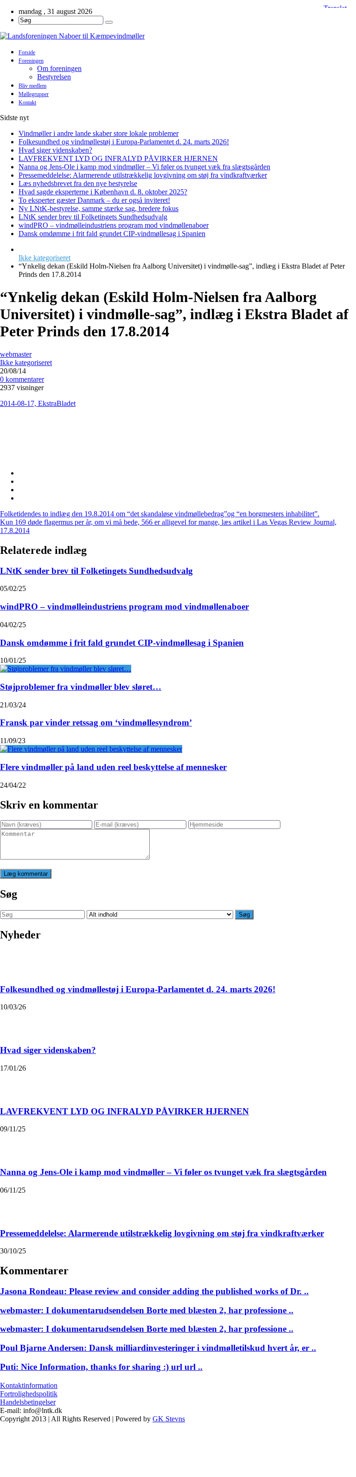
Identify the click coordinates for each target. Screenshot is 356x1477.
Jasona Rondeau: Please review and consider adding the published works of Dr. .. (154, 1291)
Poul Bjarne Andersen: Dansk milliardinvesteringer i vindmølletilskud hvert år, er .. (158, 1348)
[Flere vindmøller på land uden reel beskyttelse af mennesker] (91, 749)
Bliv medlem (32, 86)
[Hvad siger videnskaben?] (12, 1022)
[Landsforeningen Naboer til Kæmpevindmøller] (178, 36)
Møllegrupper (34, 94)
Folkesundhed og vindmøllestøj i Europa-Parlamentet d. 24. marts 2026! (124, 142)
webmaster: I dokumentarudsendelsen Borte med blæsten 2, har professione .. (146, 1310)
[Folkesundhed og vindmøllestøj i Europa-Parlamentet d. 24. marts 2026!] (12, 962)
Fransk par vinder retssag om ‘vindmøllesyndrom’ (96, 722)
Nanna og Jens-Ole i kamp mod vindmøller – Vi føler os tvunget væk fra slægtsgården (144, 167)
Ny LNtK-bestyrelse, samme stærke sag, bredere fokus (98, 208)
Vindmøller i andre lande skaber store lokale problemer (98, 133)
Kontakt (27, 102)
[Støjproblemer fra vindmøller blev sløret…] (65, 669)
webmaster (16, 354)
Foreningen (31, 61)
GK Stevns (169, 1419)
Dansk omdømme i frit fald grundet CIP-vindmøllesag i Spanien (112, 234)
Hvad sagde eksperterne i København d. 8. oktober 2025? (103, 192)
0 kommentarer (22, 379)
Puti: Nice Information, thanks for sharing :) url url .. (101, 1367)
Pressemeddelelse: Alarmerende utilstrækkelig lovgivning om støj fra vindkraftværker (143, 175)
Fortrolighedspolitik (28, 1394)
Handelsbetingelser (28, 1402)
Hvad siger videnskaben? (55, 150)
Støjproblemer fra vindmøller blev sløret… (80, 687)
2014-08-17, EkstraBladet (38, 403)
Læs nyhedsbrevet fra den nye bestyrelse (78, 183)
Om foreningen (59, 68)
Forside (27, 52)
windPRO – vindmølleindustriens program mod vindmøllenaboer (114, 225)
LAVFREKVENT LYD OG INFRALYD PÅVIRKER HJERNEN (118, 158)
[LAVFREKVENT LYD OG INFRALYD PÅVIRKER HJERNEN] (12, 1084)
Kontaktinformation (28, 1385)
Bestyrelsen (54, 77)
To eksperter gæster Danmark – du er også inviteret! (94, 200)
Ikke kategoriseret (44, 258)
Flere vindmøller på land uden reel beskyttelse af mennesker (113, 767)
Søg (244, 914)
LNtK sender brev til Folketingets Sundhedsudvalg (93, 217)
